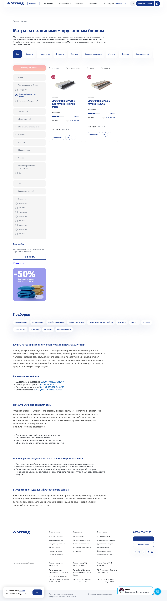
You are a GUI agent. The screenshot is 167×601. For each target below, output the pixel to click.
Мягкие (111, 54)
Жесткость (23, 111)
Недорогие (45, 54)
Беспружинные (142, 54)
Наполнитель (24, 150)
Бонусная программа (57, 544)
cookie (22, 591)
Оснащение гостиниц (81, 544)
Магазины (93, 3)
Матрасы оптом (79, 536)
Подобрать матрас (29, 67)
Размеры (22, 199)
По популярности (73, 68)
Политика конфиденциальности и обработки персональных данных (62, 595)
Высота (21, 142)
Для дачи (134, 322)
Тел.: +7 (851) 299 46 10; (58, 577)
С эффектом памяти (76, 322)
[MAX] (143, 552)
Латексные (34, 329)
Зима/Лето (122, 322)
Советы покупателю (56, 540)
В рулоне (146, 322)
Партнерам (79, 3)
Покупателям (63, 3)
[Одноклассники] (135, 552)
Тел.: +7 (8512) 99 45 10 (82, 579)
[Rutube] (152, 552)
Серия (21, 158)
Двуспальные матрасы (105, 544)
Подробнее (58, 137)
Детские (29, 54)
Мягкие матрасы (103, 547)
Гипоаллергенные (64, 329)
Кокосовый (48, 329)
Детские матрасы (103, 536)
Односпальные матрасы (106, 540)
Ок (37, 592)
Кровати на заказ (55, 551)
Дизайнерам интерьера (82, 547)
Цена (20, 77)
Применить (29, 257)
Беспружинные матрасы (106, 555)
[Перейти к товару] (65, 108)
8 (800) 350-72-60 (142, 532)
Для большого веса (56, 322)
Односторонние (21, 322)
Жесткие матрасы (104, 551)
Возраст (21, 134)
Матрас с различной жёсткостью (26, 166)
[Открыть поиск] (132, 3)
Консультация (143, 544)
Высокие (60, 54)
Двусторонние (38, 322)
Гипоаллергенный (26, 191)
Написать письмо (143, 539)
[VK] (139, 552)
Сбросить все (18, 263)
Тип (19, 183)
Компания (48, 3)
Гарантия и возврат (56, 555)
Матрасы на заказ (55, 547)
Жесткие (125, 54)
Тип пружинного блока (28, 85)
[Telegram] (148, 552)
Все (17, 54)
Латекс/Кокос (20, 329)
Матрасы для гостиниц (81, 540)
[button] (151, 54)
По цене (90, 68)
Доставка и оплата (56, 536)
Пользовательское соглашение (100, 594)
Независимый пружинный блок (101, 322)
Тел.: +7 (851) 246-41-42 (106, 579)
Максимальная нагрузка (28, 127)
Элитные (74, 54)
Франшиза (77, 551)
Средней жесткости (93, 54)
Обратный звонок (145, 3)
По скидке (105, 68)
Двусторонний (24, 119)
